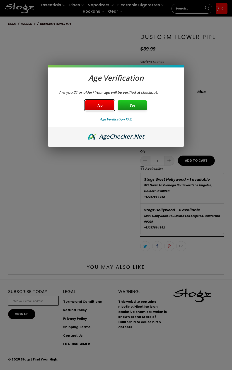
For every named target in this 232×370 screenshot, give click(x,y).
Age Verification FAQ (116, 119)
